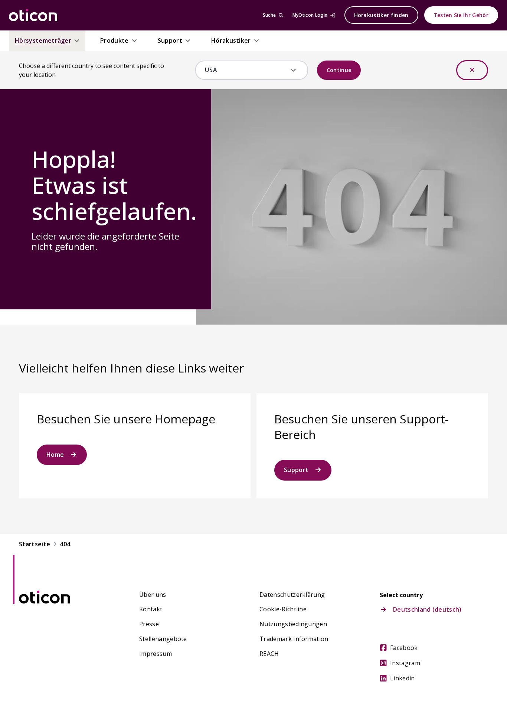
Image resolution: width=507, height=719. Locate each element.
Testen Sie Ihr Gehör (461, 15)
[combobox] (246, 70)
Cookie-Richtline (283, 609)
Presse (149, 624)
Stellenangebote (163, 639)
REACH (269, 654)
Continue (339, 70)
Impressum (155, 654)
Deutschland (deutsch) (427, 609)
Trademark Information (293, 639)
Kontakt (150, 609)
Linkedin (402, 678)
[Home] (33, 15)
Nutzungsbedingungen (293, 624)
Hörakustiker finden (381, 15)
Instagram (405, 663)
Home (55, 454)
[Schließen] (472, 70)
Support (296, 470)
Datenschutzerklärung (292, 595)
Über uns (152, 595)
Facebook (404, 648)
